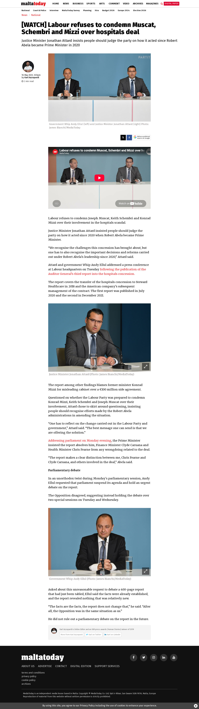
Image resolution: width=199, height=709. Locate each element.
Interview (54, 10)
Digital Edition (80, 666)
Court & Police (39, 10)
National (26, 10)
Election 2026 (139, 10)
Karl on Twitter (95, 634)
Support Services (107, 666)
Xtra (97, 10)
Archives (138, 3)
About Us (28, 666)
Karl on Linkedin (113, 634)
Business (78, 3)
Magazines (152, 3)
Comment (114, 3)
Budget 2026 (108, 10)
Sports (90, 3)
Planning (87, 10)
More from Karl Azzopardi (72, 634)
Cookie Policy (28, 680)
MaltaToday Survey (71, 10)
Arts (102, 3)
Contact (61, 666)
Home (55, 3)
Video (126, 3)
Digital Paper (171, 3)
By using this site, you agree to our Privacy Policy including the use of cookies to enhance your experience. (99, 705)
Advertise (45, 666)
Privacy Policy (29, 676)
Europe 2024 (124, 10)
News (66, 3)
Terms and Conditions (33, 672)
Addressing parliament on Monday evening (79, 440)
